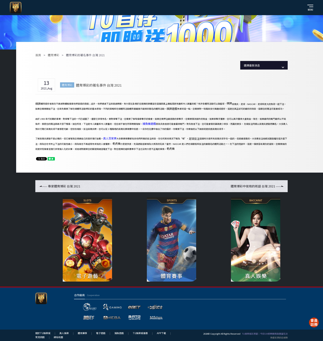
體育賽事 (82, 333)
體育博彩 (53, 55)
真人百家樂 (110, 138)
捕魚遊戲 (119, 333)
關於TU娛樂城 (42, 333)
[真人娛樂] (245, 239)
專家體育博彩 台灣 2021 (64, 186)
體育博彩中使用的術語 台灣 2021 (253, 186)
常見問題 (40, 337)
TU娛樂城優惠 (140, 333)
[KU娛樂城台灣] (16, 7)
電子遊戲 (100, 333)
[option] (77, 239)
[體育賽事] (161, 239)
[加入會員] (314, 322)
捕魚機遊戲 (149, 124)
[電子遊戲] (77, 239)
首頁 (38, 55)
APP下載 (161, 333)
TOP (315, 333)
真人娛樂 (64, 333)
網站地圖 (58, 337)
